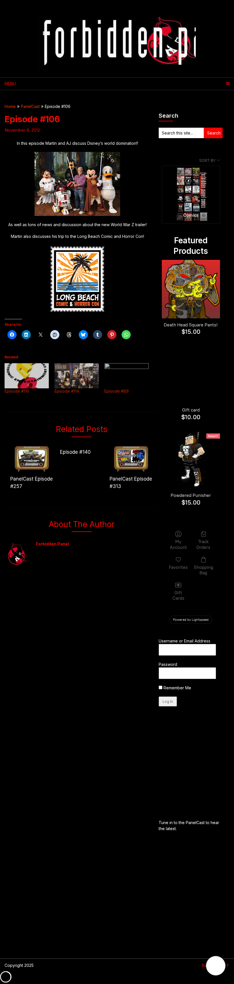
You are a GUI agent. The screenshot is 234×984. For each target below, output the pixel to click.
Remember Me (176, 687)
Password (168, 664)
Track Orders (203, 544)
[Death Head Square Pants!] (191, 289)
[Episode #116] (27, 375)
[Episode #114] (77, 375)
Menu (10, 83)
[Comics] (191, 187)
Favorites (178, 567)
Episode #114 (67, 391)
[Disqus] (82, 652)
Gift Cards (178, 595)
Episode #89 (116, 391)
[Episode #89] (126, 375)
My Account (178, 544)
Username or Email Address (184, 640)
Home (10, 106)
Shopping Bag (203, 570)
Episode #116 (17, 391)
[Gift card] (191, 374)
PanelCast (30, 106)
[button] (215, 965)
